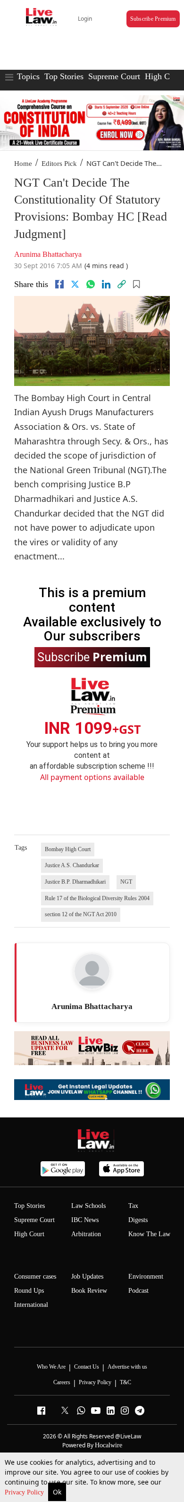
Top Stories (64, 76)
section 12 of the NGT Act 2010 (81, 914)
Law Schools (88, 1205)
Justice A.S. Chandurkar (72, 865)
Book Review (89, 1290)
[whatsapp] (90, 284)
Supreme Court (114, 76)
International (31, 1304)
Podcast (138, 1290)
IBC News (85, 1219)
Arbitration (86, 1234)
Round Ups (29, 1290)
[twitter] (75, 284)
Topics (28, 76)
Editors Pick (59, 163)
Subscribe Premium (153, 19)
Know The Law (149, 1234)
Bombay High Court (68, 849)
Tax (133, 1205)
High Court (29, 1234)
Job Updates (87, 1276)
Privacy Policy (25, 1492)
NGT (126, 881)
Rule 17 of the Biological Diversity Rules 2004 (97, 898)
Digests (138, 1219)
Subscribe (92, 656)
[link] (121, 284)
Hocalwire (108, 1445)
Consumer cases (35, 1276)
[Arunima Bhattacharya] (92, 971)
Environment (145, 1276)
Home (23, 163)
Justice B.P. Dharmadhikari (75, 881)
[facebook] (59, 284)
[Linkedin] (106, 284)
